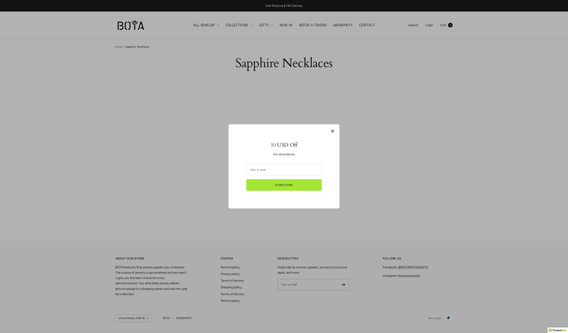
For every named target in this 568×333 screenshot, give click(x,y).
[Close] (332, 131)
